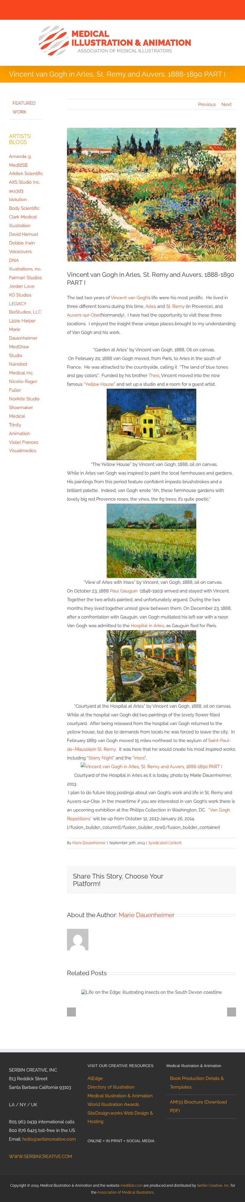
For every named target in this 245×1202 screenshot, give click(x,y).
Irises (139, 758)
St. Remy (175, 306)
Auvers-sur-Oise (83, 315)
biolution (18, 199)
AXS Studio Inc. (24, 182)
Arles (151, 306)
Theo (153, 375)
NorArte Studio (24, 399)
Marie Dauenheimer (88, 843)
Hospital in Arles (147, 625)
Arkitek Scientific (26, 173)
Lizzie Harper (22, 320)
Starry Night (100, 758)
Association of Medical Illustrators (125, 1192)
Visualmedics (22, 450)
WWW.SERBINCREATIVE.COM (40, 1156)
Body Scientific (24, 208)
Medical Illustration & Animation (120, 1095)
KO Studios (20, 295)
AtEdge (95, 1078)
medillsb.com (131, 1185)
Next (226, 104)
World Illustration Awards (113, 1104)
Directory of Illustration (111, 1087)
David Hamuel (23, 234)
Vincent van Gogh (129, 297)
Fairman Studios (25, 277)
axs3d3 (16, 191)
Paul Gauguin (123, 591)
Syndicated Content (164, 843)
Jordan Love (22, 286)
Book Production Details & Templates (197, 1083)
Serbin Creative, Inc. (213, 1185)
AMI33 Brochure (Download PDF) (198, 1106)
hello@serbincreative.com (49, 1139)
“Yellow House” (99, 384)
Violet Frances (23, 442)
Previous (207, 104)
